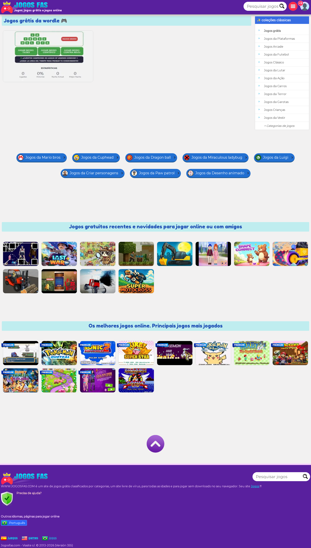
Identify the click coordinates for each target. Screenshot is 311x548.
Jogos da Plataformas (279, 38)
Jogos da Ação (274, 78)
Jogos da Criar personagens (94, 173)
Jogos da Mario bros (42, 157)
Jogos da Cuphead (97, 157)
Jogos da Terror (275, 94)
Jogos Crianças (274, 110)
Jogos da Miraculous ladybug (216, 157)
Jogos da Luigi (275, 157)
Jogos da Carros (275, 86)
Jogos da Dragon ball (152, 157)
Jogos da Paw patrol (157, 173)
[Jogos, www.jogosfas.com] (25, 7)
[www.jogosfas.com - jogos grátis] (25, 478)
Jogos (255, 486)
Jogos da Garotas (276, 102)
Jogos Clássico (274, 62)
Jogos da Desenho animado (219, 173)
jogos (53, 538)
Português (17, 523)
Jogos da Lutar (274, 70)
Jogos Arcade (273, 46)
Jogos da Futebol (276, 54)
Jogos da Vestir (274, 117)
